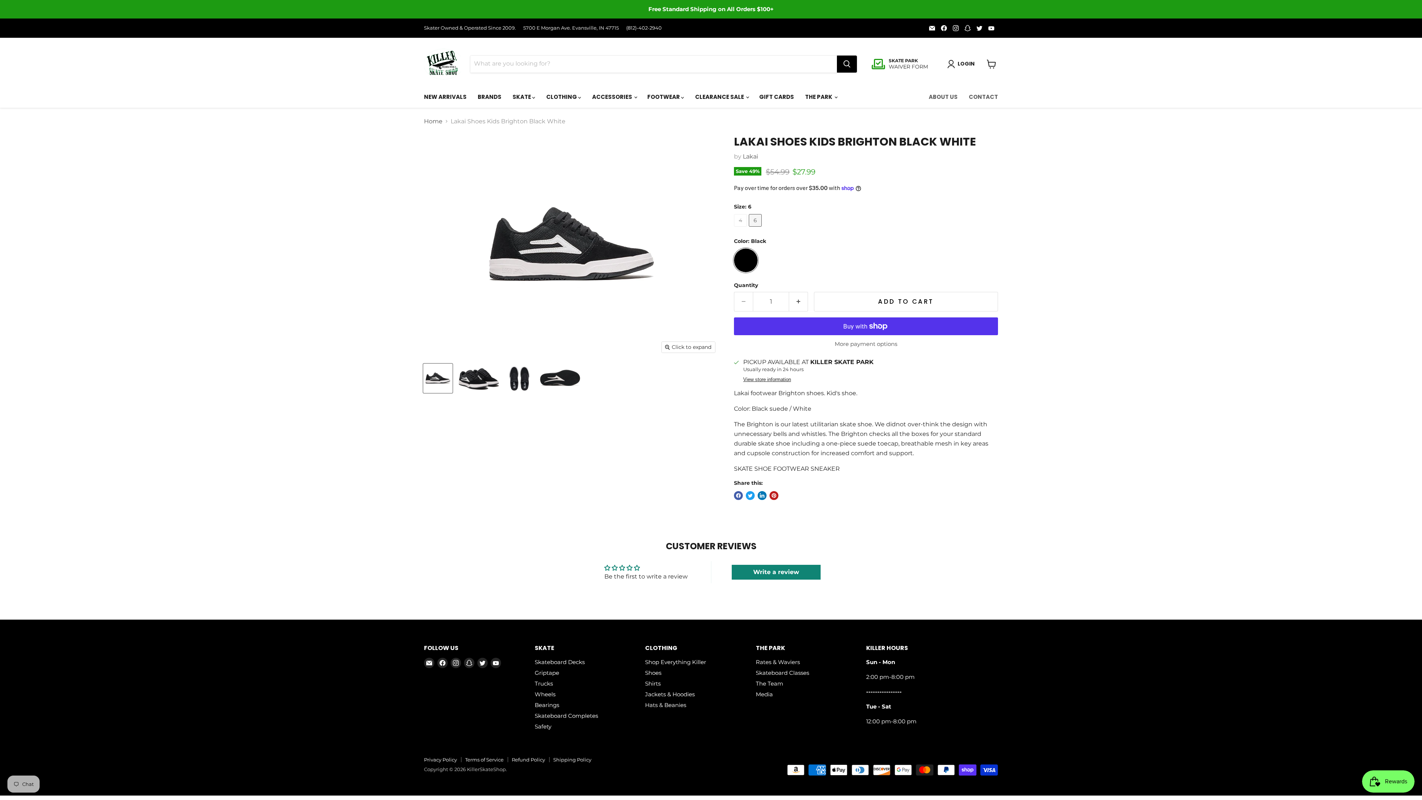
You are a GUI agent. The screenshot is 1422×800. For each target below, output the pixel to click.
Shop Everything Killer (675, 662)
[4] (741, 228)
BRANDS (489, 97)
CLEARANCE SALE (720, 97)
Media (764, 694)
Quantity (746, 285)
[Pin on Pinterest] (774, 495)
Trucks (544, 683)
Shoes (653, 672)
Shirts (653, 683)
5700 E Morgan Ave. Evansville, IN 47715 (571, 28)
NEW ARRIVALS (445, 97)
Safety (543, 726)
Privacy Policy (440, 760)
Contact (983, 97)
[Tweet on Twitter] (750, 495)
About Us (943, 97)
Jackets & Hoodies (670, 694)
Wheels (545, 694)
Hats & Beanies (665, 705)
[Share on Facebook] (738, 495)
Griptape (547, 672)
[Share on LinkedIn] (762, 495)
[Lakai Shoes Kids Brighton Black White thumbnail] (438, 378)
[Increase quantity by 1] (798, 302)
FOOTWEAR (664, 97)
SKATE (522, 97)
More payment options (866, 344)
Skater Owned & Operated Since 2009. (470, 28)
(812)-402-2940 (644, 28)
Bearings (547, 705)
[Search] (847, 64)
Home (433, 121)
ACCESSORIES (612, 97)
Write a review (776, 572)
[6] (756, 228)
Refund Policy (528, 760)
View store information (767, 379)
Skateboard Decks (560, 662)
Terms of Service (484, 760)
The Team (769, 683)
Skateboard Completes (566, 715)
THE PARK (819, 97)
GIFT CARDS (776, 97)
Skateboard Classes (782, 672)
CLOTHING (562, 97)
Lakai (750, 156)
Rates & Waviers (778, 662)
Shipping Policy (572, 760)
